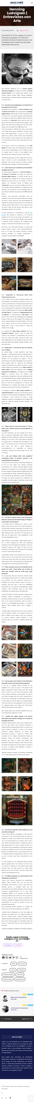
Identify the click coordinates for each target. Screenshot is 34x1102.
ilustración (20, 974)
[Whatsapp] (16, 957)
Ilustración (22, 963)
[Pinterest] (13, 957)
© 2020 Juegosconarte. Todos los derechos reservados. (16, 1086)
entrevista (21, 970)
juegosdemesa (20, 979)
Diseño (14, 963)
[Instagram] (6, 957)
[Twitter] (10, 957)
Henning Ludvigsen (8, 974)
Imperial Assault (7, 979)
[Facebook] (3, 957)
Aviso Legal (4, 1088)
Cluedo (13, 970)
